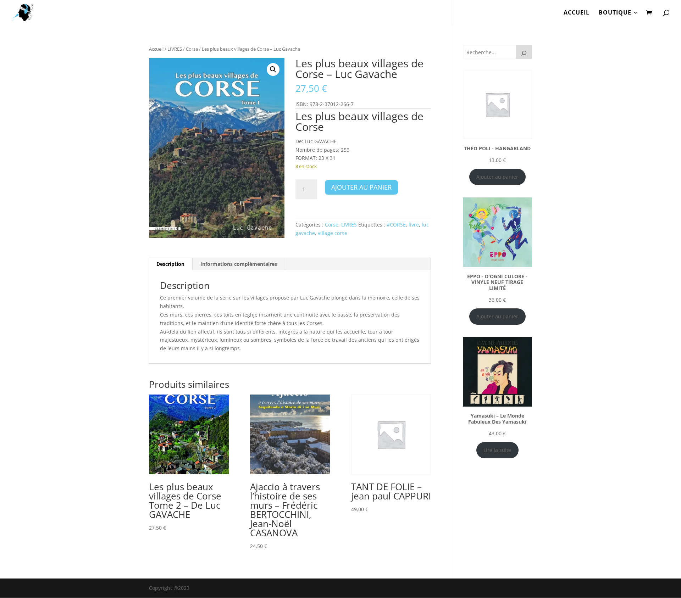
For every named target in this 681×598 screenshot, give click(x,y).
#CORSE (396, 224)
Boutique (615, 13)
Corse (192, 49)
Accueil (156, 49)
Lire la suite (497, 450)
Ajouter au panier (361, 187)
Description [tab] (170, 264)
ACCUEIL (576, 13)
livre (414, 224)
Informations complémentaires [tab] (238, 264)
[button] (273, 69)
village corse (332, 233)
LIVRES (174, 49)
